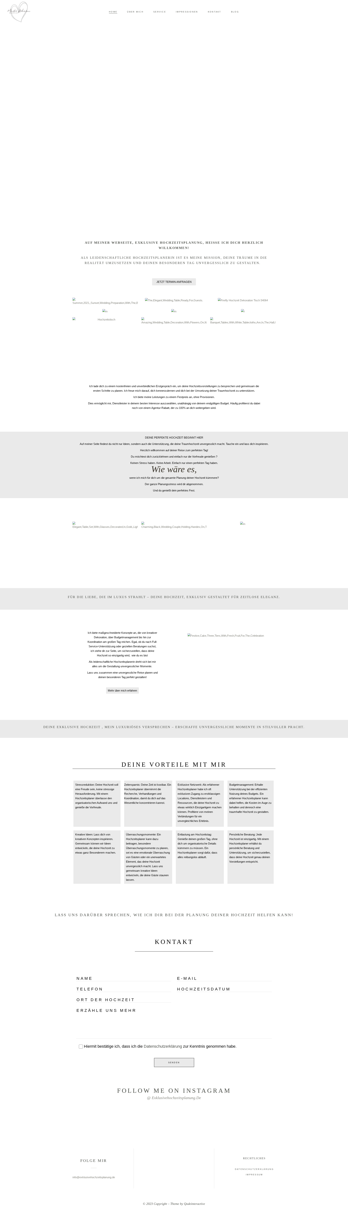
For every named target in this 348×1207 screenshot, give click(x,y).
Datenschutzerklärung (163, 1046)
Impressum (254, 1175)
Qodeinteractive (194, 1204)
